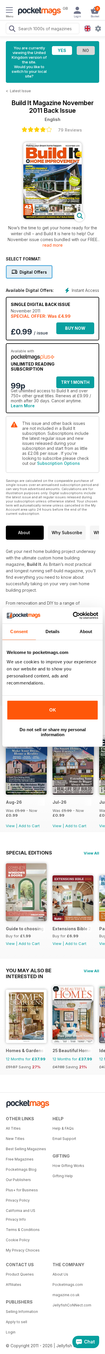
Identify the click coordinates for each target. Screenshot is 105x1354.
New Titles (15, 1138)
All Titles (13, 1128)
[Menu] (9, 10)
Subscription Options (58, 463)
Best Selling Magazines (26, 1149)
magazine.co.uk (66, 1295)
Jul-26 (59, 802)
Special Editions (29, 853)
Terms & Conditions (23, 1229)
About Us (60, 1274)
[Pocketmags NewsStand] (38, 12)
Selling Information (22, 1311)
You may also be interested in (28, 970)
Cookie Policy (18, 1240)
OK (52, 709)
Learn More (23, 405)
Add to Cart (29, 825)
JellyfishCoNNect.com (71, 1305)
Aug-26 (14, 802)
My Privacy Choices (23, 1250)
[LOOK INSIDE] (52, 217)
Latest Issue (20, 91)
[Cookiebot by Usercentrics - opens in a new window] (74, 615)
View (10, 825)
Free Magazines (20, 1159)
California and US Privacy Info (20, 1215)
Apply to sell (16, 1322)
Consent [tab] (19, 631)
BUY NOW (75, 328)
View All (91, 853)
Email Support (64, 1138)
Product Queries (20, 1274)
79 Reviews (70, 129)
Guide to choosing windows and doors (25, 928)
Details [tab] (53, 631)
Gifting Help (62, 1176)
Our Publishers (18, 1180)
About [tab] (86, 631)
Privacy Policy (18, 1200)
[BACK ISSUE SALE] (26, 792)
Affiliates (13, 1284)
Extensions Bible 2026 (71, 928)
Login (10, 1332)
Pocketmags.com (67, 1284)
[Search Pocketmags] (12, 29)
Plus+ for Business (22, 1190)
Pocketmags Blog (21, 1169)
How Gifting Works (68, 1165)
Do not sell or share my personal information (53, 732)
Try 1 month (75, 382)
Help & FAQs (63, 1128)
